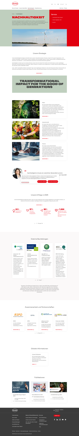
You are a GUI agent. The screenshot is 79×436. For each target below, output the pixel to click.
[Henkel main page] (15, 4)
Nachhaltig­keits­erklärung (39, 396)
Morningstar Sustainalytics (44, 259)
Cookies (39, 431)
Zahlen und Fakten (15, 419)
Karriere (61, 8)
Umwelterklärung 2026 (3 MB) (57, 397)
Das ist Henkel (15, 8)
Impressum (18, 431)
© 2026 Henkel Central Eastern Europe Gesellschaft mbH (22, 433)
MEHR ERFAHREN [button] (39, 73)
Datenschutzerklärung (33, 431)
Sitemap (13, 431)
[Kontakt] (52, 4)
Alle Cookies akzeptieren (53, 181)
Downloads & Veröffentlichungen (43, 420)
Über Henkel (14, 417)
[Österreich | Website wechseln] (58, 4)
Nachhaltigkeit (31, 8)
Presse (65, 8)
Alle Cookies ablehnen (42, 181)
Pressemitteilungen (16, 422)
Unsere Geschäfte (23, 8)
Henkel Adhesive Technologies (31, 417)
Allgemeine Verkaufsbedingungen (43, 424)
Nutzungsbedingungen (24, 431)
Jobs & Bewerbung (42, 417)
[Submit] (66, 4)
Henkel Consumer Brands (31, 419)
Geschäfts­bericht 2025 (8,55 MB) (39, 399)
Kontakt (56, 415)
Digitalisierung (38, 8)
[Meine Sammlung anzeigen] (55, 4)
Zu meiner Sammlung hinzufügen (20, 401)
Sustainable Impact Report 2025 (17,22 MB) (20, 399)
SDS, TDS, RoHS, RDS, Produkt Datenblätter (31, 422)
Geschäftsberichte (15, 424)
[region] (39, 179)
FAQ (40, 426)
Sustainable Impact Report (17, 426)
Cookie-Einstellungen (25, 182)
